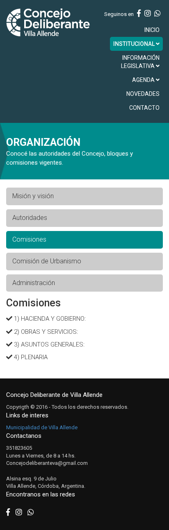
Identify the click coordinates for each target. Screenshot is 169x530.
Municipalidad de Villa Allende (42, 427)
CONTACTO (144, 107)
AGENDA (144, 80)
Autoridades (29, 218)
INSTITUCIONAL (134, 44)
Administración (33, 283)
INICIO (152, 30)
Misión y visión (33, 196)
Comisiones (29, 239)
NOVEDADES (143, 94)
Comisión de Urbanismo (46, 261)
